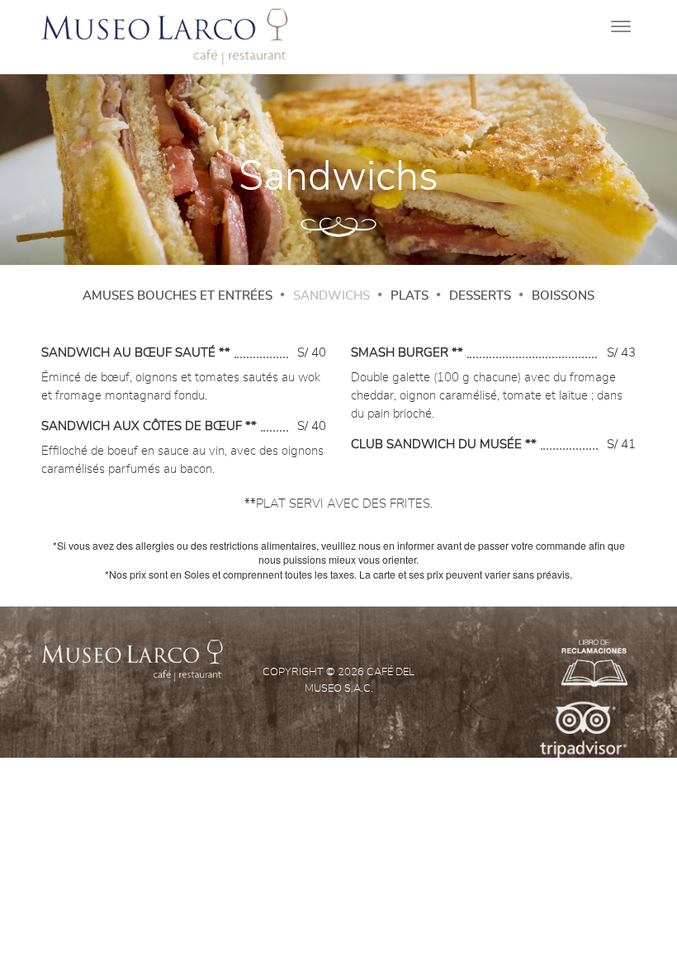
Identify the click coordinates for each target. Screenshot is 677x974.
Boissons (563, 296)
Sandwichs (331, 296)
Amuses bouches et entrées (177, 296)
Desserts (480, 296)
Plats (409, 296)
